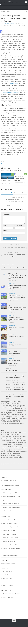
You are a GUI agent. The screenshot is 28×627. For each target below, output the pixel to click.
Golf (19, 407)
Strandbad (8, 418)
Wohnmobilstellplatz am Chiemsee (11, 493)
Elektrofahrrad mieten (8, 585)
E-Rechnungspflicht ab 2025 (8, 563)
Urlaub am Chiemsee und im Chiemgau (11, 2)
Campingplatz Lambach (9, 530)
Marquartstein (18, 412)
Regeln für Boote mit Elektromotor (11, 496)
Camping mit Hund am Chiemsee (11, 548)
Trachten (25, 418)
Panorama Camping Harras (10, 523)
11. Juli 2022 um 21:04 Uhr (19, 197)
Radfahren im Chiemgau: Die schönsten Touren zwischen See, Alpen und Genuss (16, 297)
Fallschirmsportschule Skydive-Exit (10, 92)
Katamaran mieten (7, 578)
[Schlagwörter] (23, 268)
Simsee (2, 418)
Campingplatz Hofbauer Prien (10, 555)
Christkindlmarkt (6, 405)
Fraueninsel (8, 407)
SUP (13, 418)
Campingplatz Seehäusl (9, 541)
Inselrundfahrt (3, 410)
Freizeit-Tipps (5, 11)
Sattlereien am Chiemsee (9, 510)
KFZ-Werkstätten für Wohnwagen (11, 507)
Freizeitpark (14, 407)
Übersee (22, 423)
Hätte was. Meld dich (11, 370)
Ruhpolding (23, 414)
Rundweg (4, 416)
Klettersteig (9, 412)
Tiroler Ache (19, 418)
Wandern (9, 420)
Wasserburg (16, 420)
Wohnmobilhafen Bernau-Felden (11, 552)
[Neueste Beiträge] (4, 268)
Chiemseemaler (15, 403)
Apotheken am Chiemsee (9, 500)
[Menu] (26, 2)
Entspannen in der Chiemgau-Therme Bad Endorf (19, 178)
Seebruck (21, 416)
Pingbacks (19, 192)
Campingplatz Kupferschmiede (10, 527)
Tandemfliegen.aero (13, 83)
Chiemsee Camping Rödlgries (10, 537)
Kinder (12, 411)
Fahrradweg (3, 407)
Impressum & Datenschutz (9, 480)
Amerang (4, 402)
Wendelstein (5, 423)
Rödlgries (9, 416)
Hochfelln (24, 409)
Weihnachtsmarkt (14, 421)
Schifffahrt (16, 416)
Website (5, 230)
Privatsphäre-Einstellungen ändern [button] (10, 485)
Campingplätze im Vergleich (10, 519)
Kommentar (6, 214)
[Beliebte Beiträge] (11, 268)
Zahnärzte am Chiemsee (9, 597)
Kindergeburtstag (20, 410)
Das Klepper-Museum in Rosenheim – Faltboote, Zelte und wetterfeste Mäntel (17, 362)
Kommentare (8, 192)
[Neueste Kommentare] (17, 268)
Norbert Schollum (9, 24)
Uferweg (3, 420)
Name (4, 225)
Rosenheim (15, 414)
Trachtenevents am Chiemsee (16, 336)
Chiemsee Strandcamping (9, 534)
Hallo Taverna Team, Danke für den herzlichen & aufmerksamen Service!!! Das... (15, 396)
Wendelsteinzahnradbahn (14, 423)
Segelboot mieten (7, 574)
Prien (9, 414)
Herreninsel (16, 409)
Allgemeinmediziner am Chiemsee (11, 593)
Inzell (8, 410)
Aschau (10, 402)
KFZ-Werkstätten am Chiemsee (11, 503)
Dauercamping (16, 405)
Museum (4, 414)
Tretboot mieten (6, 582)
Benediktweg (17, 402)
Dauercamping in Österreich (10, 545)
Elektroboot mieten (7, 571)
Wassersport (5, 421)
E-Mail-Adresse (18, 225)
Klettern (3, 412)
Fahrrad (23, 405)
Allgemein (11, 334)
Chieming (7, 403)
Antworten (8, 205)
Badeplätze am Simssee (14, 344)
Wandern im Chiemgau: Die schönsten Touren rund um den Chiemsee (16, 319)
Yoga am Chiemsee (6, 180)
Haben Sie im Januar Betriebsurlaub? (15, 389)
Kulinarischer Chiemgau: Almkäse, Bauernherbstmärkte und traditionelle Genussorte (17, 287)
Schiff (12, 416)
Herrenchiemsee (6, 409)
